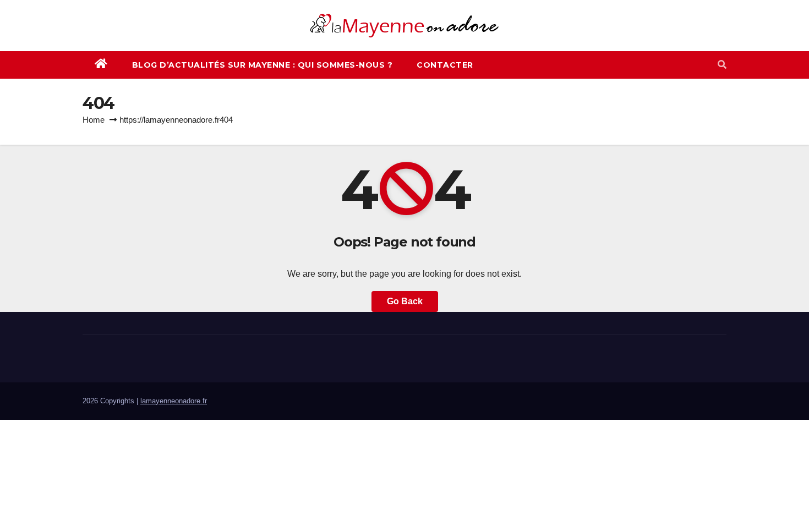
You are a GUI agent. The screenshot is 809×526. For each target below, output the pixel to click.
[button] (722, 64)
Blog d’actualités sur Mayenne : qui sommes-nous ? (262, 65)
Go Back (405, 301)
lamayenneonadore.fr (173, 401)
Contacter (445, 65)
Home (94, 119)
